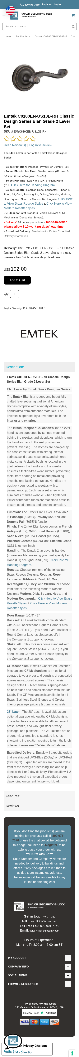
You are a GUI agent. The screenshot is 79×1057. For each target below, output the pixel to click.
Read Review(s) (15, 145)
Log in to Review (40, 145)
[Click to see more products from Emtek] (39, 334)
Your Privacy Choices (31, 1046)
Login (57, 4)
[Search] (73, 26)
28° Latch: (14, 711)
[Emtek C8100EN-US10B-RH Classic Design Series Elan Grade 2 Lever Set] (39, 44)
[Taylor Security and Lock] (31, 15)
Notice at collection (19, 1052)
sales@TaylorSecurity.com (44, 930)
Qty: (6, 293)
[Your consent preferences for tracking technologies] (72, 1053)
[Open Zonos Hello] (8, 8)
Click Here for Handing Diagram (33, 185)
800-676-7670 (46, 921)
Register (47, 4)
